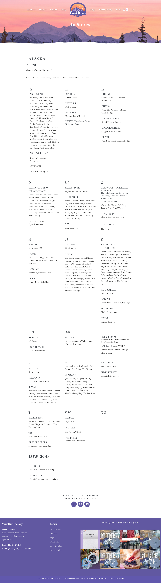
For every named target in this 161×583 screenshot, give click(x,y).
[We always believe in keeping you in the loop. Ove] (90, 539)
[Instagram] (80, 504)
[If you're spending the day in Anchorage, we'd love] (130, 539)
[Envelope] (87, 504)
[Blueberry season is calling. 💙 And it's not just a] (90, 559)
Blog (63, 9)
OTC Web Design (103, 578)
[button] (133, 9)
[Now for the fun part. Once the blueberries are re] (150, 539)
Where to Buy (105, 9)
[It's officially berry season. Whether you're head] (130, 559)
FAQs (92, 9)
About (30, 9)
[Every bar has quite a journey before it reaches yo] (110, 539)
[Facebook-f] (74, 504)
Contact (54, 9)
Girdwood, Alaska (117, 578)
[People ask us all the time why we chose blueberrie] (150, 559)
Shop (41, 9)
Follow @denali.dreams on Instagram (120, 522)
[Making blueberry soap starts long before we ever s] (110, 559)
